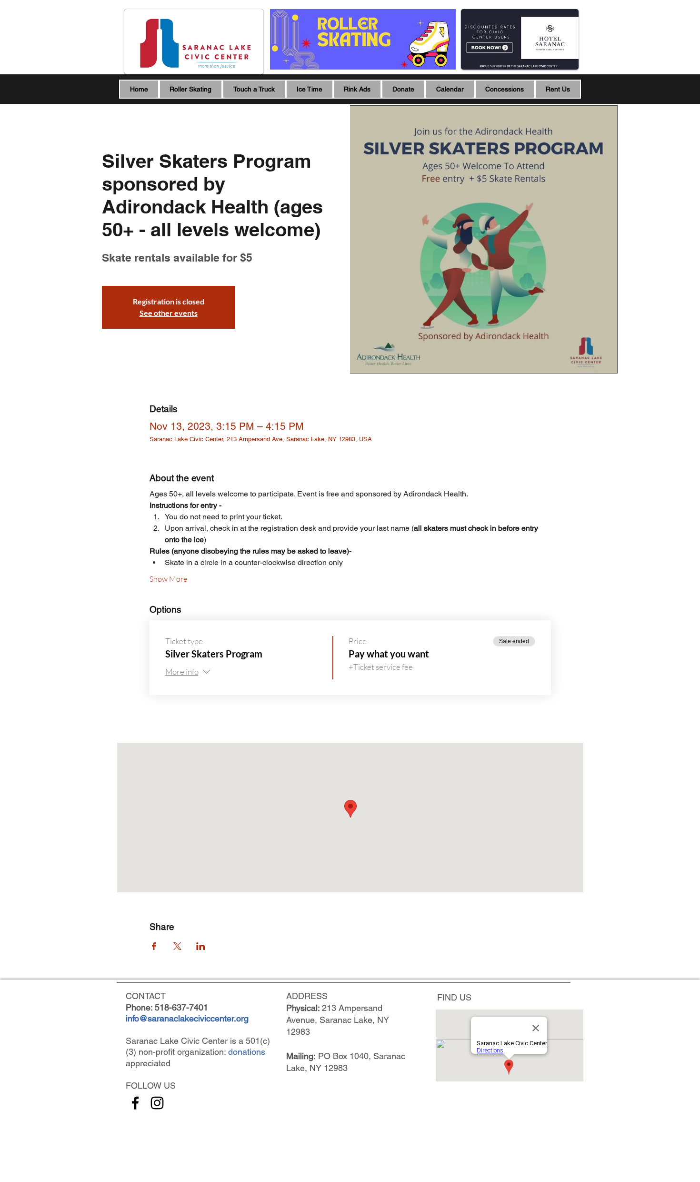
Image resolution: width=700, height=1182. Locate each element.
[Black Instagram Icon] (157, 1102)
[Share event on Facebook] (154, 946)
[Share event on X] (177, 946)
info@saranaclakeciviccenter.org (187, 1018)
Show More (168, 579)
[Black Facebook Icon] (135, 1102)
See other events (169, 312)
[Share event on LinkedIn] (200, 946)
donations (246, 1052)
